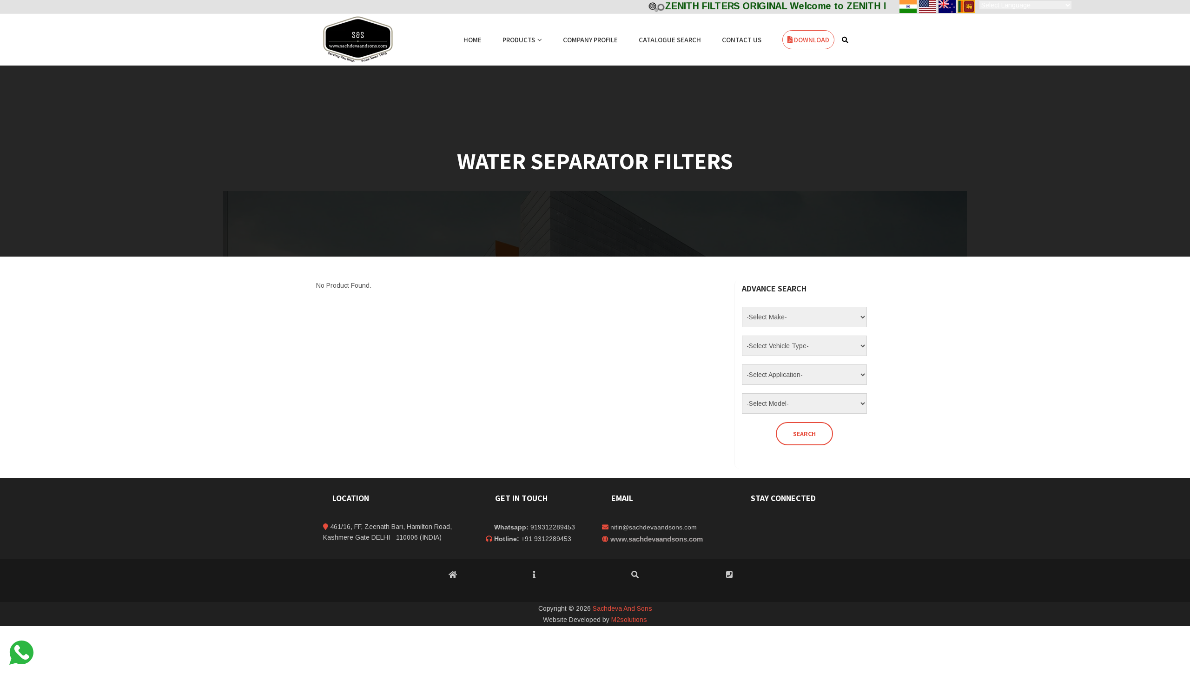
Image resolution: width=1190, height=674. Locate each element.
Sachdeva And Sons (622, 608)
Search (804, 434)
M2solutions (629, 619)
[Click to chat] (21, 652)
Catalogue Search (670, 39)
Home (472, 39)
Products (518, 39)
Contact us (741, 39)
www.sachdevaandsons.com (656, 539)
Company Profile (590, 39)
